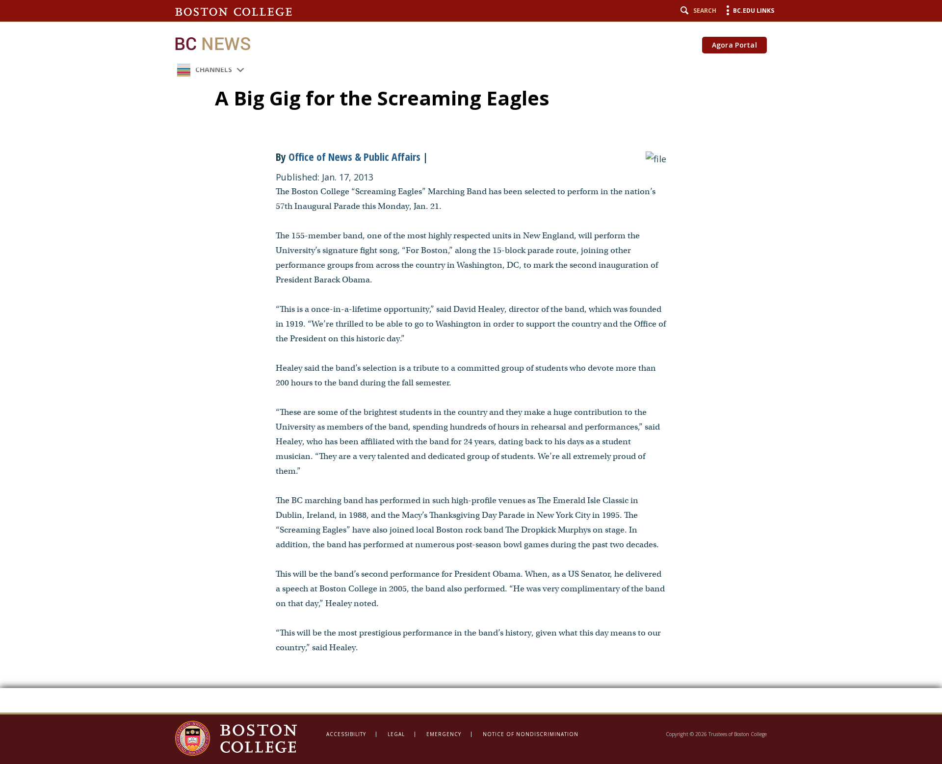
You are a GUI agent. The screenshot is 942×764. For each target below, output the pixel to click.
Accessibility (346, 734)
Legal (396, 734)
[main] (471, 356)
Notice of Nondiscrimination (530, 734)
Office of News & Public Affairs (354, 156)
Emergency (443, 734)
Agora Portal (734, 45)
